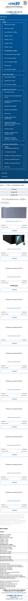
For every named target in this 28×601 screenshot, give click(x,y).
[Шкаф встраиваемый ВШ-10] (14, 446)
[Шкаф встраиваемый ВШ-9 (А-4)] (14, 222)
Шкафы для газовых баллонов (13, 155)
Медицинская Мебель (10, 109)
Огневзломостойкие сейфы (12, 54)
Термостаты (7, 65)
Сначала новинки (5, 202)
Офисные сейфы (9, 28)
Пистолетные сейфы (10, 84)
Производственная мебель (10, 144)
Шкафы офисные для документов (10, 117)
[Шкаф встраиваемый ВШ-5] (14, 337)
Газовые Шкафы (9, 128)
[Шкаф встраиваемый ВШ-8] (14, 391)
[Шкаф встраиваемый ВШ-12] (14, 474)
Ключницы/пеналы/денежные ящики (11, 565)
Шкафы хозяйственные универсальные (11, 133)
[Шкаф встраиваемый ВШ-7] (14, 363)
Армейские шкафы (9, 80)
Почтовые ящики (9, 92)
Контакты (4, 176)
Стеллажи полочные (10, 152)
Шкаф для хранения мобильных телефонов (10, 138)
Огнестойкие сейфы (10, 58)
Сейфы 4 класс (8, 47)
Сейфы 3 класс (8, 43)
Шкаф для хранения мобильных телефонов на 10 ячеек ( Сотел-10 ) (12, 124)
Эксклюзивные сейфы (10, 61)
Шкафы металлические (9, 89)
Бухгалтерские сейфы (10, 32)
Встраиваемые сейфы (10, 50)
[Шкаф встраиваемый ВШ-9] (14, 418)
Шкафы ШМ (14, 195)
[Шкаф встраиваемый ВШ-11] (14, 502)
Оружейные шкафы (7, 74)
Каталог (2, 19)
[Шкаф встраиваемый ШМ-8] (14, 250)
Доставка (4, 173)
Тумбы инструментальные (11, 159)
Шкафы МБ (14, 192)
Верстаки (7, 166)
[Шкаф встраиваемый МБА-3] (14, 309)
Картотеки (7, 113)
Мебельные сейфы (9, 24)
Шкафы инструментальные (12, 163)
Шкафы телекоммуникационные (11, 147)
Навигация (3, 16)
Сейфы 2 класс (8, 39)
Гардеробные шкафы (10, 106)
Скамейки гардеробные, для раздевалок (12, 566)
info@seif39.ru (14, 14)
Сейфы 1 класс (8, 35)
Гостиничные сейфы (10, 69)
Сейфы (4, 22)
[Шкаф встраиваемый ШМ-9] (14, 278)
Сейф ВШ (14, 189)
